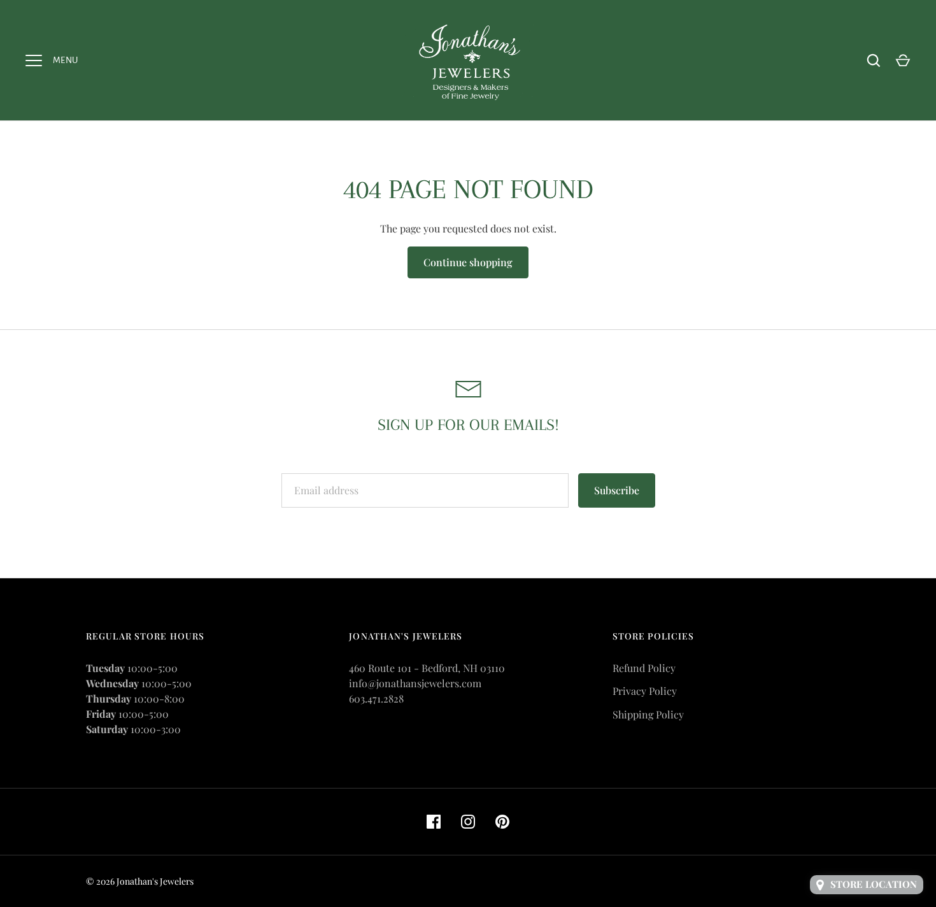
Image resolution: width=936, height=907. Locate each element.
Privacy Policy (645, 690)
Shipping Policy (648, 714)
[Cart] (903, 60)
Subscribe (616, 490)
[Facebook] (434, 822)
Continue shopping (468, 262)
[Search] (874, 60)
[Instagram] (468, 822)
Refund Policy (644, 668)
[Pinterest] (502, 822)
